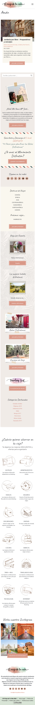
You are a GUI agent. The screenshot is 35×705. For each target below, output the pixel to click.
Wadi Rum (10, 46)
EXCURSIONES (9, 521)
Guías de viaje (13, 44)
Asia (8, 44)
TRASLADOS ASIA (26, 572)
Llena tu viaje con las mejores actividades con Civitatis (8, 525)
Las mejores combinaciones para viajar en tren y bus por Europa (8, 576)
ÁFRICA (17, 197)
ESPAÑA (17, 195)
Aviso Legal (22, 698)
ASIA (17, 200)
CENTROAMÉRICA (17, 202)
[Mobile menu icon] (32, 4)
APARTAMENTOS (26, 470)
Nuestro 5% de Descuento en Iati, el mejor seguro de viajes (26, 498)
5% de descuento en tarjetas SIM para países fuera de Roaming (26, 602)
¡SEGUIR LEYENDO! (17, 63)
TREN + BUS (9, 572)
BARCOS (26, 548)
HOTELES (8, 470)
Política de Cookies (14, 700)
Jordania (20, 44)
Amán (5, 44)
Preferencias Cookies (27, 700)
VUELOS (8, 495)
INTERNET (26, 599)
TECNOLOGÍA (8, 599)
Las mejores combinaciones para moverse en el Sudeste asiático (26, 576)
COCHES (8, 548)
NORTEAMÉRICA (17, 207)
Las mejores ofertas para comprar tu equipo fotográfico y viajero (8, 604)
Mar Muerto (26, 44)
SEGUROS (26, 495)
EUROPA (17, 210)
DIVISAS (26, 521)
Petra (5, 46)
